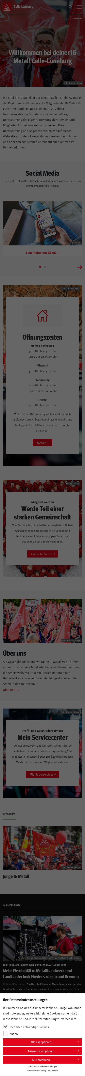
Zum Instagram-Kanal (41, 252)
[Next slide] (79, 266)
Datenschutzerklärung (36, 1070)
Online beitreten (41, 554)
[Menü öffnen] (79, 7)
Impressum (53, 1070)
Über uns (9, 689)
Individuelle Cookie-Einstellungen (42, 1066)
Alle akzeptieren (40, 1042)
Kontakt (41, 443)
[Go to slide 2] (44, 266)
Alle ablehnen (41, 1060)
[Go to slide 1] (40, 266)
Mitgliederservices (41, 774)
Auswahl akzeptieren (40, 1051)
